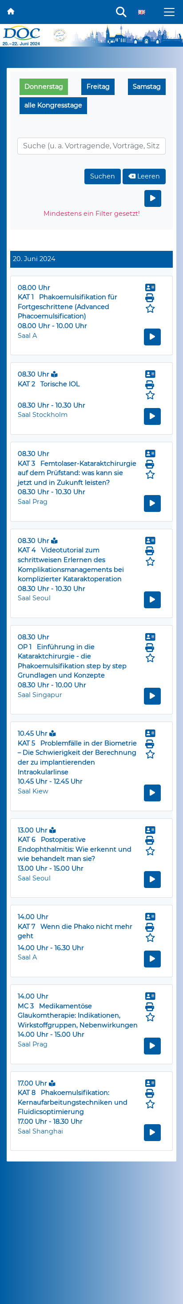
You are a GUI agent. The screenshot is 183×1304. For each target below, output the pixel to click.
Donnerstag (43, 87)
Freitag (98, 87)
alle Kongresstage (53, 105)
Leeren (147, 176)
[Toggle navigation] (169, 12)
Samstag (147, 87)
